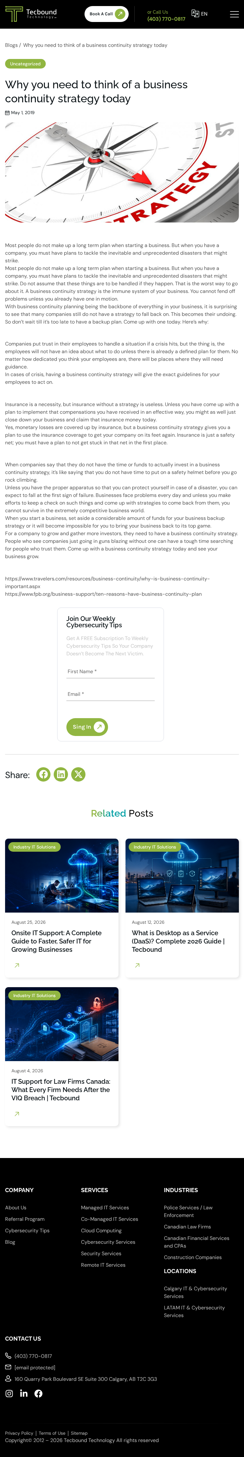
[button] (43, 774)
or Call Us (157, 12)
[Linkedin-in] (24, 1393)
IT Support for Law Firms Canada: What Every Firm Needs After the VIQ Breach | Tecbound (60, 1090)
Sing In (82, 726)
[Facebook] (38, 1393)
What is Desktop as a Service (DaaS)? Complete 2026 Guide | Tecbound (178, 941)
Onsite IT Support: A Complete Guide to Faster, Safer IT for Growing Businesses (56, 941)
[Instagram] (9, 1393)
